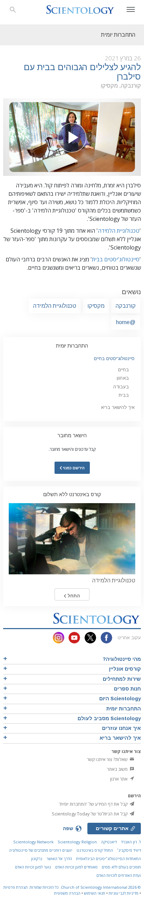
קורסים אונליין (125, 669)
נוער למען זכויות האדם (33, 867)
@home (126, 322)
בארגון (123, 378)
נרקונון (36, 858)
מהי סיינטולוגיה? (122, 659)
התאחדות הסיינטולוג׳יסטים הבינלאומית (108, 858)
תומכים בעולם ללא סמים (121, 867)
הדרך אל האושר (59, 858)
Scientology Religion (77, 841)
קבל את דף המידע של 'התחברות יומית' (94, 804)
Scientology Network (33, 841)
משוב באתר (118, 769)
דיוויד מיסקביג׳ (129, 850)
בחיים (123, 369)
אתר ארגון (119, 779)
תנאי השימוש (94, 893)
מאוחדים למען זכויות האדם (76, 867)
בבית (123, 395)
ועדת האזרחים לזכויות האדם (118, 875)
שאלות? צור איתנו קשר (108, 759)
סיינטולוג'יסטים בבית (115, 259)
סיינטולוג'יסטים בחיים (114, 358)
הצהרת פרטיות (15, 887)
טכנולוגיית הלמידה (118, 230)
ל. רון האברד (131, 841)
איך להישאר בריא (118, 407)
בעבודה (121, 386)
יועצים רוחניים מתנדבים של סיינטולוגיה (40, 850)
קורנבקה (126, 306)
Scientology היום (120, 698)
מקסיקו (96, 306)
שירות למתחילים (122, 679)
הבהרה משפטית (67, 893)
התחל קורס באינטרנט (95, 850)
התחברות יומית (72, 346)
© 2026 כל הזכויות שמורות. (84, 887)
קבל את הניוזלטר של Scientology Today (90, 814)
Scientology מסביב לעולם (109, 718)
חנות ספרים (127, 689)
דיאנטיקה (109, 841)
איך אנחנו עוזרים (121, 728)
